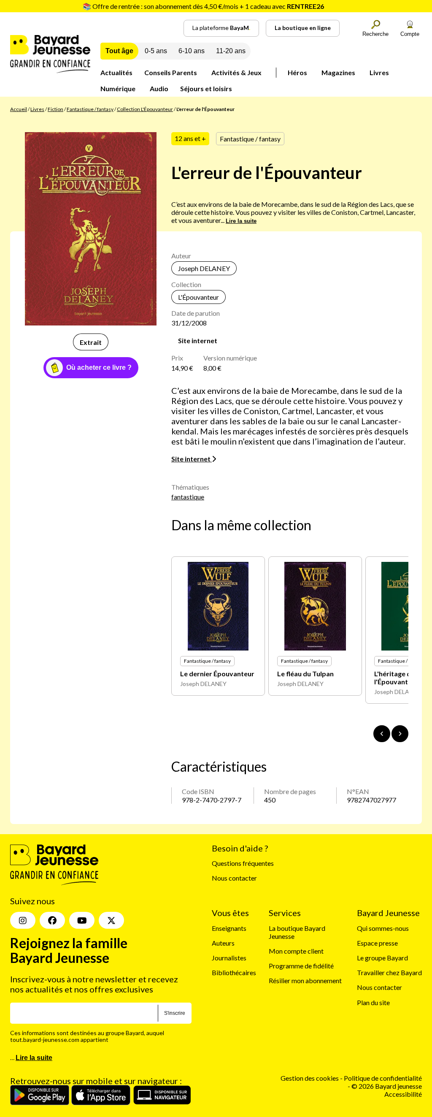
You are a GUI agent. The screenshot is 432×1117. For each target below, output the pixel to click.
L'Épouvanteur (198, 297)
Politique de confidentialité (383, 1078)
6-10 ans (191, 50)
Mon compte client (296, 951)
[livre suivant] (400, 733)
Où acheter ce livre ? (99, 367)
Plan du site (373, 1002)
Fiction (55, 109)
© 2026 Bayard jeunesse (386, 1086)
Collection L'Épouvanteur (145, 109)
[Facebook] (52, 920)
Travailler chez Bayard (389, 972)
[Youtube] (81, 920)
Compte (409, 34)
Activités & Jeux (236, 72)
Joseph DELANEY (204, 268)
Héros (297, 72)
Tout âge (119, 50)
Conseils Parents (170, 72)
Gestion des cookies (310, 1078)
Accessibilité (403, 1094)
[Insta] (22, 920)
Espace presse (377, 943)
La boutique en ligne (303, 27)
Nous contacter (234, 878)
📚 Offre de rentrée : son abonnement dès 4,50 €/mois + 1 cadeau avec (203, 6)
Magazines (338, 72)
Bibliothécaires (234, 972)
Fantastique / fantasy (90, 109)
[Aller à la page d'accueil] (50, 70)
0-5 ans (156, 50)
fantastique (187, 497)
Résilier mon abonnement (305, 980)
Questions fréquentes (243, 863)
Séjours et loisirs (206, 88)
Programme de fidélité (301, 966)
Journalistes (229, 958)
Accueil (18, 109)
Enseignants (229, 928)
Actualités (116, 72)
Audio (159, 88)
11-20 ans (231, 50)
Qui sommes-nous (383, 928)
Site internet (197, 340)
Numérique (117, 88)
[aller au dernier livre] (381, 733)
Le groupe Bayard (382, 958)
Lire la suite (241, 221)
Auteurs (223, 943)
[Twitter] (111, 920)
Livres (379, 72)
